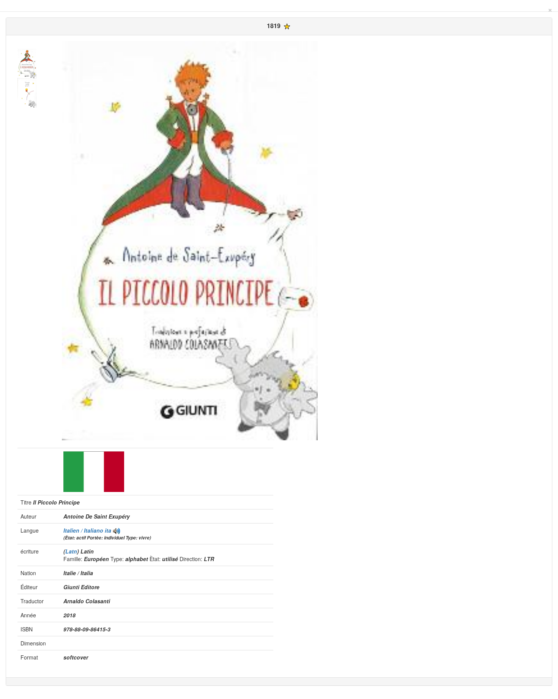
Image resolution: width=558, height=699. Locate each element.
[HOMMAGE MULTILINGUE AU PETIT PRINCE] (116, 530)
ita (108, 530)
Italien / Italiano (84, 530)
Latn (71, 551)
